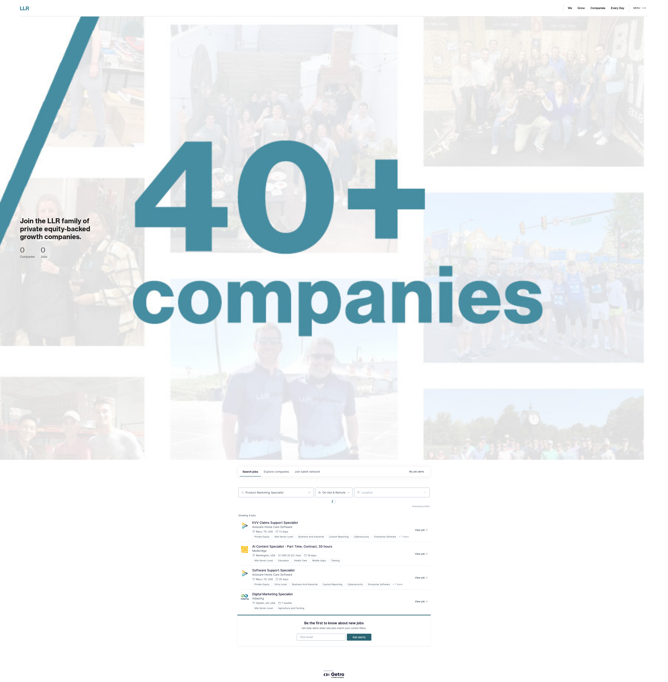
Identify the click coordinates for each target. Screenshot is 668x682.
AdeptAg (258, 598)
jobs (250, 471)
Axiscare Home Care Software (272, 527)
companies (276, 471)
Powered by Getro (421, 506)
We (570, 8)
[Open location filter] (425, 492)
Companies (597, 8)
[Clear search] (309, 492)
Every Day (617, 8)
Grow (581, 8)
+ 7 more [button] (404, 536)
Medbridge (259, 550)
